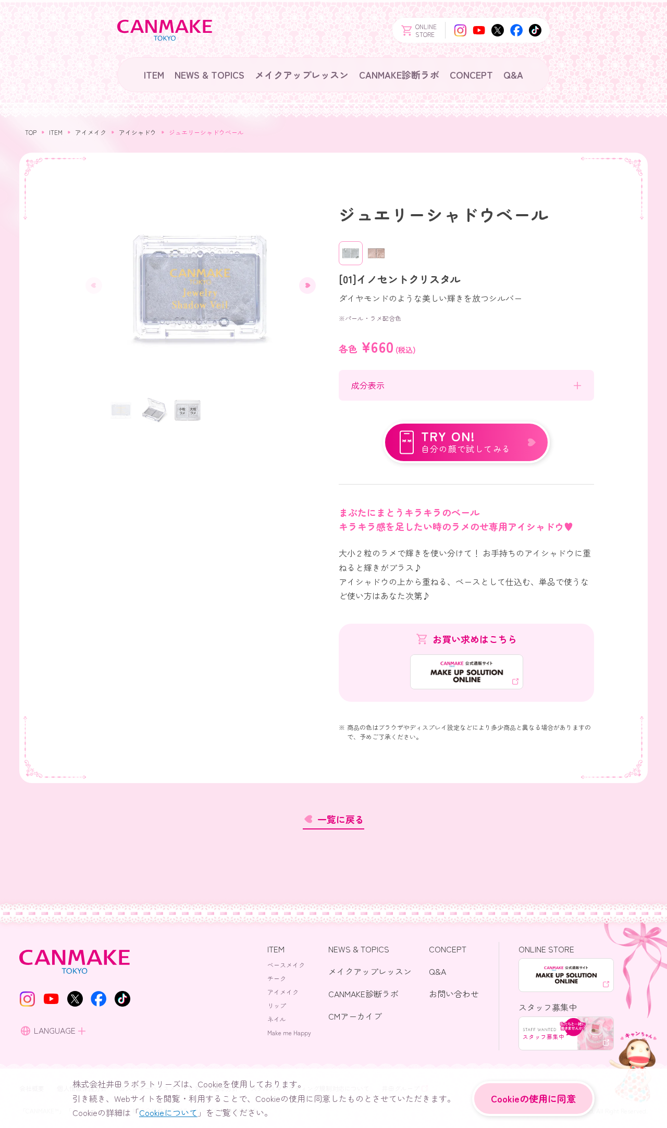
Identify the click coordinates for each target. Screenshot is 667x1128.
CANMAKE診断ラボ (399, 74)
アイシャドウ (137, 132)
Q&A (513, 74)
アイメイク (90, 132)
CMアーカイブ (355, 1016)
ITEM (154, 74)
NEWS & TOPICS (209, 74)
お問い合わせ (454, 993)
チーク (276, 978)
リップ (276, 1005)
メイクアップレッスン (302, 74)
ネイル (276, 1018)
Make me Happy (289, 1032)
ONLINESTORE (426, 30)
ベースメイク (286, 964)
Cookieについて (168, 1112)
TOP (30, 132)
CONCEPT (471, 74)
